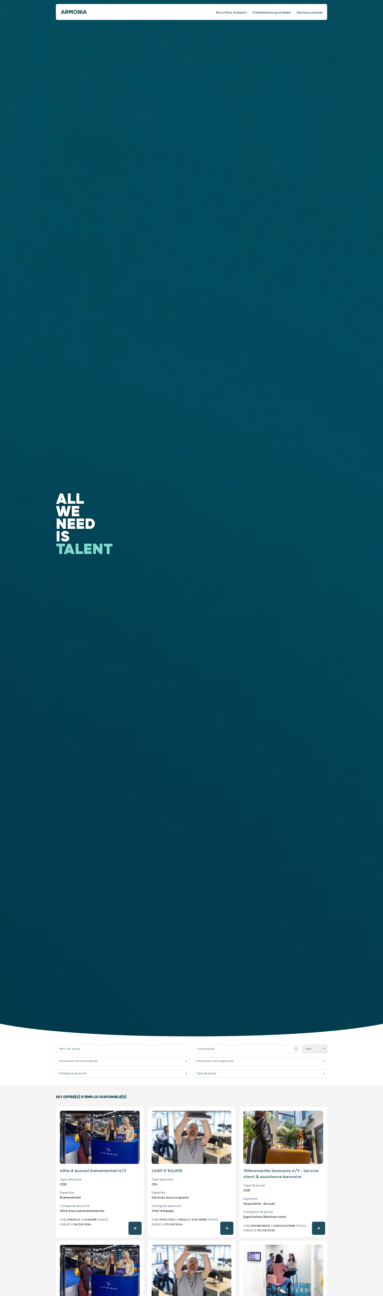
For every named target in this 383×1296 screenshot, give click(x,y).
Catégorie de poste (72, 1073)
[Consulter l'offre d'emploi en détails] (135, 1228)
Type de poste (206, 1073)
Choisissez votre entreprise (77, 1061)
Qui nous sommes (310, 13)
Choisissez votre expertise (214, 1061)
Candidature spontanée (272, 13)
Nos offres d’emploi (231, 13)
